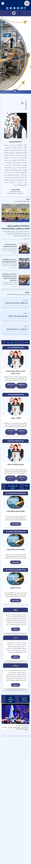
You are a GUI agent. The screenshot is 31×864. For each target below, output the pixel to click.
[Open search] (2, 3)
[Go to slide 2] (15, 91)
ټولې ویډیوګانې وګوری (10, 699)
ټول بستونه (10, 342)
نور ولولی (15, 629)
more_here (10, 385)
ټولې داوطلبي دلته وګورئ (12, 487)
